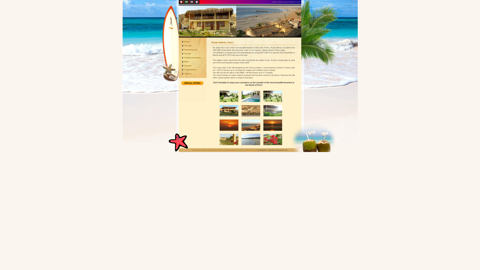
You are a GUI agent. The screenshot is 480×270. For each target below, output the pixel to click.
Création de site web (250, 150)
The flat (187, 54)
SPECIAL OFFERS (192, 83)
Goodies (188, 66)
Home (186, 42)
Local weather (190, 70)
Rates (186, 62)
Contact (187, 74)
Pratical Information (192, 58)
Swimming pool (191, 50)
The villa (188, 46)
